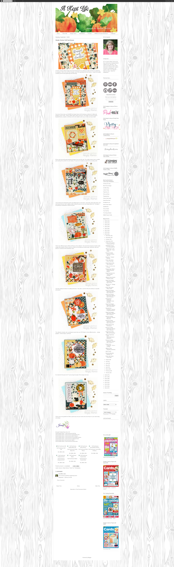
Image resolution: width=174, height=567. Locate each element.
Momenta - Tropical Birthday (110, 257)
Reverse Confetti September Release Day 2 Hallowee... (110, 328)
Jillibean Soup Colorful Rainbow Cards (110, 278)
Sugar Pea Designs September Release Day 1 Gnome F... (110, 313)
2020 (106, 232)
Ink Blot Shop (106, 187)
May (107, 365)
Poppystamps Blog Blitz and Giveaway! (110, 332)
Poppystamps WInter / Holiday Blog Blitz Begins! (110, 270)
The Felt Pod (106, 210)
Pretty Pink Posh (106, 200)
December (108, 235)
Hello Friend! (108, 351)
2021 (106, 230)
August (107, 359)
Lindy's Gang (106, 189)
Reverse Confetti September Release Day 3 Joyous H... (110, 321)
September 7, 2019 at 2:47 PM (65, 477)
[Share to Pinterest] (78, 466)
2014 (106, 382)
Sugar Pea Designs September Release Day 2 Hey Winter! (110, 305)
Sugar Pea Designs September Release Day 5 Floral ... (110, 281)
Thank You (71, 468)
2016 (106, 378)
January (108, 372)
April (107, 367)
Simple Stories (66, 468)
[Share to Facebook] (77, 466)
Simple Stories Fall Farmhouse (110, 325)
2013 (106, 384)
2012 (106, 386)
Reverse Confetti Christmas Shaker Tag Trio (110, 254)
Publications (82, 33)
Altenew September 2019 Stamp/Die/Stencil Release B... (110, 336)
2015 (106, 380)
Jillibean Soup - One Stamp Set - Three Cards (110, 250)
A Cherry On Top (106, 183)
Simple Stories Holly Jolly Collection (110, 263)
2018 (106, 375)
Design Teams (73, 33)
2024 (106, 224)
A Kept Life (67, 8)
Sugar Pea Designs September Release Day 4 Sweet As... (110, 291)
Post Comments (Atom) (81, 489)
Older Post (97, 486)
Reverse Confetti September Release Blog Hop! (110, 317)
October (108, 239)
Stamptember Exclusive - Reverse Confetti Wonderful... (110, 309)
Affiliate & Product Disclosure (101, 33)
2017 (106, 376)
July (107, 361)
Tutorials (90, 33)
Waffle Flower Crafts (107, 215)
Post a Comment (60, 480)
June (107, 363)
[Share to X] (76, 466)
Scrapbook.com (106, 202)
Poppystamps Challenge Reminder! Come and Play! (110, 300)
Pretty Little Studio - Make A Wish (110, 288)
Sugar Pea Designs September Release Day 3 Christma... (110, 295)
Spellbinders (106, 206)
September (108, 241)
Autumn (60, 468)
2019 (106, 234)
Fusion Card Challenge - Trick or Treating (110, 345)
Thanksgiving (77, 468)
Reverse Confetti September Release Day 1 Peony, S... (110, 341)
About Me (65, 33)
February (108, 370)
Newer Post (58, 486)
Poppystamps (106, 196)
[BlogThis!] (74, 466)
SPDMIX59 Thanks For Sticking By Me (110, 246)
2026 (106, 221)
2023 (106, 226)
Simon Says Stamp (107, 204)
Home (58, 33)
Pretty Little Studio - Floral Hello (110, 357)
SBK (61, 451)
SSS (63, 451)
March (107, 368)
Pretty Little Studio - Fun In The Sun (110, 260)
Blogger (89, 557)
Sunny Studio (106, 208)
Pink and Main (106, 194)
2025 (106, 222)
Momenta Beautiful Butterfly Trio (110, 354)
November (108, 237)
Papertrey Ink (106, 192)
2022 (106, 228)
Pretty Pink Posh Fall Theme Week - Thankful (110, 274)
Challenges (113, 33)
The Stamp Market (107, 212)
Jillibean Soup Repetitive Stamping (110, 349)
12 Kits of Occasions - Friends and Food (110, 243)
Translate (113, 414)
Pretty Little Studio (107, 198)
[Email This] (73, 466)
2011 (106, 387)
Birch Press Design (107, 185)
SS (58, 451)
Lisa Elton (61, 473)
